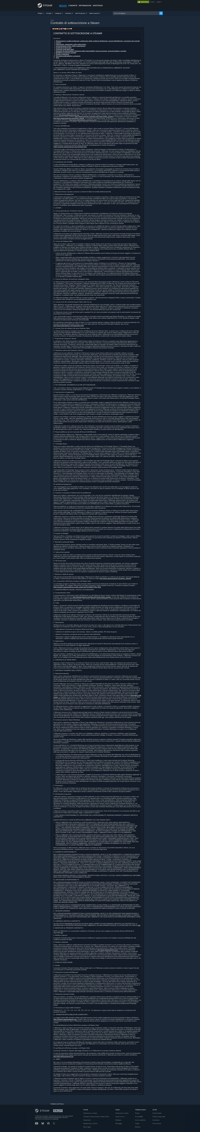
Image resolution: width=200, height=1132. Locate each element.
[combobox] (136, 13)
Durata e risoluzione (62, 54)
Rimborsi (137, 1127)
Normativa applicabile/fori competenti (68, 56)
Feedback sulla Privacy (57, 1104)
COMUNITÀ (72, 5)
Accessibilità (139, 1116)
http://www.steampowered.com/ (107, 950)
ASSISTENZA (98, 5)
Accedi (152, 2)
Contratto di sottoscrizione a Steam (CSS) (96, 1116)
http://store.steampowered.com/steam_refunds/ (115, 578)
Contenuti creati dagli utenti (65, 49)
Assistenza (155, 1120)
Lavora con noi (119, 1116)
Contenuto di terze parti (63, 47)
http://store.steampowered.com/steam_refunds (68, 118)
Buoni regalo (87, 1127)
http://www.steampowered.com (69, 115)
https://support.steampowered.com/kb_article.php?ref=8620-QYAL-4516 (77, 587)
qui (62, 932)
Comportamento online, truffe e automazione (70, 46)
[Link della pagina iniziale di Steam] (45, 7)
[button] (41, 13)
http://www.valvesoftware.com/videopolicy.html (68, 326)
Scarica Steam (156, 1113)
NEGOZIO (63, 5)
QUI (139, 925)
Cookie (137, 1123)
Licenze (58, 42)
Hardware (118, 1120)
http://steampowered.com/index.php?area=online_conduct (94, 116)
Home (52, 20)
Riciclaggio (118, 1123)
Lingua (158, 2)
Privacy (137, 1113)
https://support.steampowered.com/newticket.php (70, 147)
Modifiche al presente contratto (66, 52)
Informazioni (85, 5)
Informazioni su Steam (90, 1113)
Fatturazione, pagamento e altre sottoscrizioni (71, 44)
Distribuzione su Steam (90, 1123)
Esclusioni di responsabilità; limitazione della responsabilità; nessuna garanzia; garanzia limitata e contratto (91, 51)
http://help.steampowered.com (63, 1056)
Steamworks (87, 1120)
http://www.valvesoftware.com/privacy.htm (83, 120)
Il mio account (156, 1123)
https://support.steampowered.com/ (65, 1019)
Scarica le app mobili (158, 1116)
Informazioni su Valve (121, 1113)
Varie (57, 57)
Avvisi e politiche (140, 1120)
